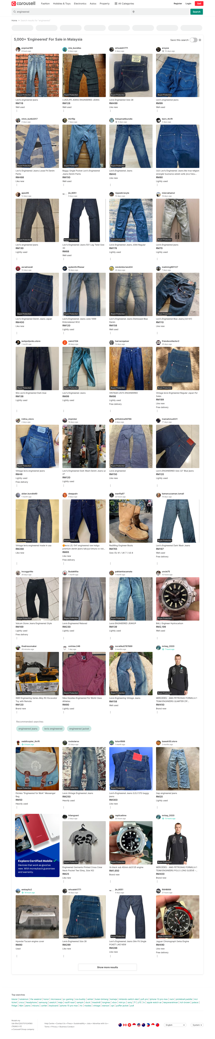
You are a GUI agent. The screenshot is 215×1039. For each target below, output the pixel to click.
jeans (27, 1005)
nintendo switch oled (129, 999)
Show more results (107, 967)
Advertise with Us (100, 1023)
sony (130, 1002)
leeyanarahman (170, 1002)
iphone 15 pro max (69, 1005)
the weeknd (36, 999)
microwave (56, 999)
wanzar (105, 1005)
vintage (96, 1005)
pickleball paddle (184, 999)
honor (46, 999)
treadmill (96, 1002)
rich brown (185, 1002)
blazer (15, 999)
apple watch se (154, 1002)
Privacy (54, 1027)
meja (60, 1002)
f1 (135, 1002)
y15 (139, 1002)
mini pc (122, 1002)
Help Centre (49, 1023)
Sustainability (79, 1023)
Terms (46, 1027)
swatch (52, 1002)
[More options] (17, 111)
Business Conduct (67, 1027)
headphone (31, 1002)
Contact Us (60, 1023)
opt (112, 1005)
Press (69, 1023)
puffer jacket (122, 1005)
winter (90, 999)
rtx (81, 1005)
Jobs (89, 1023)
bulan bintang (101, 999)
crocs (21, 1002)
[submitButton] (196, 12)
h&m (21, 1005)
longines (106, 1002)
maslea (87, 1005)
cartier (44, 1005)
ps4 (132, 1005)
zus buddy (80, 999)
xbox (114, 1002)
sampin (80, 1002)
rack (172, 999)
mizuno (35, 1005)
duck (87, 1002)
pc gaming (68, 999)
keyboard (53, 1005)
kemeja (113, 999)
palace (195, 1002)
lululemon (23, 999)
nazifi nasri (69, 1002)
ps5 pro (144, 999)
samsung (43, 1002)
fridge (14, 1005)
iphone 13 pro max (159, 999)
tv (144, 1002)
